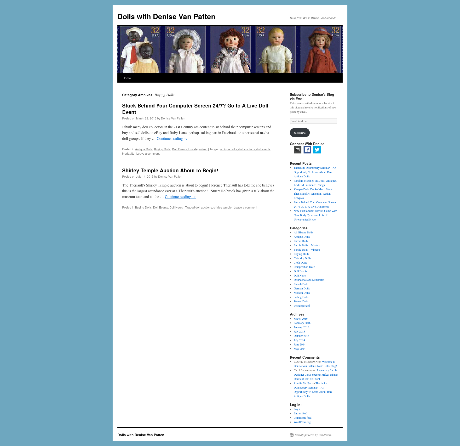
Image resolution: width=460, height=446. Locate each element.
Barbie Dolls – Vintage (307, 249)
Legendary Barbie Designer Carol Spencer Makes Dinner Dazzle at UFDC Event (316, 374)
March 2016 (301, 318)
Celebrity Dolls (302, 258)
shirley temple (222, 207)
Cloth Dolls (300, 262)
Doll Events (179, 149)
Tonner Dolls (301, 301)
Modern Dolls (302, 292)
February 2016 (302, 323)
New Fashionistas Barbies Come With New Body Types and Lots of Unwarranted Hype (315, 215)
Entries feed (300, 413)
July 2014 (299, 340)
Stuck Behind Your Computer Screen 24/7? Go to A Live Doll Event (195, 108)
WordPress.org (302, 422)
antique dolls (228, 149)
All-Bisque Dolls (303, 232)
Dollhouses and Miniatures (309, 280)
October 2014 (301, 336)
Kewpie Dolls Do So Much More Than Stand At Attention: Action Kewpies (313, 193)
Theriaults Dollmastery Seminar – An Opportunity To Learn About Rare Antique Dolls (315, 172)
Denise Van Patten (173, 118)
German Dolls (302, 288)
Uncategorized (197, 149)
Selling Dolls (301, 297)
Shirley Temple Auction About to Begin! (170, 170)
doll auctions (246, 149)
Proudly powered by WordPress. (313, 435)
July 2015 (299, 331)
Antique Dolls (144, 149)
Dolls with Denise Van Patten (166, 16)
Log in (297, 409)
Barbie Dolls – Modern (307, 245)
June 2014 (299, 344)
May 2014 (299, 348)
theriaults (128, 153)
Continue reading (172, 138)
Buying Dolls (162, 149)
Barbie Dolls (301, 241)
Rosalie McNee (302, 383)
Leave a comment (148, 153)
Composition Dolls (304, 267)
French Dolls (301, 284)
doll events (263, 149)
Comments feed (302, 417)
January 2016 (301, 327)
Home (127, 78)
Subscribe (299, 133)
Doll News (176, 207)
